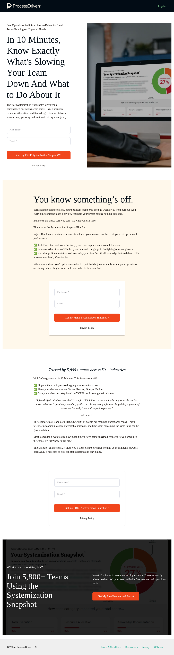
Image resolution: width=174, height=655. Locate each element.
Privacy (146, 647)
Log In (162, 6)
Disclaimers (131, 647)
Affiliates (158, 647)
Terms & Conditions (111, 647)
